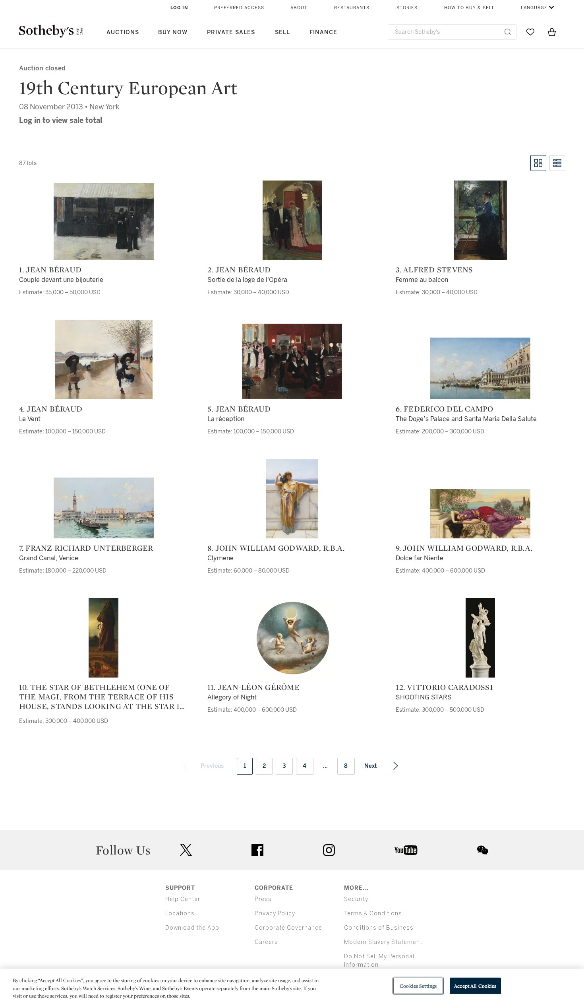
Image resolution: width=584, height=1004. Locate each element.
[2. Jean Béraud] (292, 220)
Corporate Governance (288, 927)
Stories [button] (407, 7)
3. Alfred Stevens (434, 269)
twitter (186, 850)
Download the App (192, 927)
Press (263, 899)
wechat (482, 850)
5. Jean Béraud (239, 409)
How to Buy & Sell (469, 7)
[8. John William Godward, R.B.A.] (292, 498)
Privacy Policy (275, 913)
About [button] (298, 7)
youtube (406, 850)
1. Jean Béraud (50, 269)
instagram (329, 850)
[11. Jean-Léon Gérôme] (292, 638)
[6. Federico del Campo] (480, 368)
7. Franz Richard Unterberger (86, 548)
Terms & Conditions (373, 913)
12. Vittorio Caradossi (444, 687)
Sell (282, 32)
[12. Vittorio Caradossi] (480, 638)
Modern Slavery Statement (383, 942)
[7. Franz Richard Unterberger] (104, 508)
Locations (180, 913)
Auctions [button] (122, 32)
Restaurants (351, 7)
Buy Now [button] (173, 32)
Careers (266, 942)
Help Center (182, 899)
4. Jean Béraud (51, 409)
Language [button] (534, 7)
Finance (323, 32)
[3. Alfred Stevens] (480, 220)
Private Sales (231, 32)
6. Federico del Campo (444, 409)
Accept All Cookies (475, 985)
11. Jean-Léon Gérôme (253, 687)
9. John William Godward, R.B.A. (464, 548)
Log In (179, 7)
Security (356, 899)
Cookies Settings (418, 985)
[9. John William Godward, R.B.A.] (480, 513)
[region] (292, 986)
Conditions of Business (379, 927)
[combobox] (452, 32)
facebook (257, 850)
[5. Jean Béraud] (292, 361)
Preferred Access (239, 7)
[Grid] (538, 163)
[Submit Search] (508, 32)
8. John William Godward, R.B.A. (276, 548)
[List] (557, 163)
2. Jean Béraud (239, 269)
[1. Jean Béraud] (104, 221)
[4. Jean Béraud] (104, 359)
